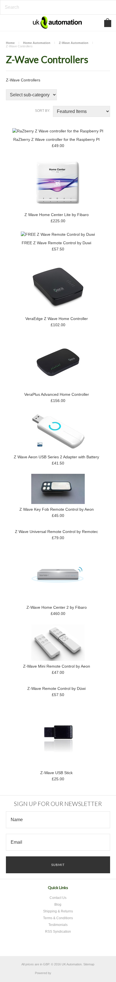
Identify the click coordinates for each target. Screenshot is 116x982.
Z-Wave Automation (73, 43)
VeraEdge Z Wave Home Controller (56, 318)
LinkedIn (71, 945)
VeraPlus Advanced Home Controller (56, 394)
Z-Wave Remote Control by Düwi (56, 688)
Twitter (41, 945)
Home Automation (36, 43)
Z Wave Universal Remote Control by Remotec (56, 531)
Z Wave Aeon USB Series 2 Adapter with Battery (56, 457)
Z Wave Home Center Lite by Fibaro (56, 214)
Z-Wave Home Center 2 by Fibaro (56, 607)
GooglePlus (61, 945)
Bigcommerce (67, 973)
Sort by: (42, 111)
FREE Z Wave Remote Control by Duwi (56, 243)
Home (10, 43)
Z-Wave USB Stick (56, 772)
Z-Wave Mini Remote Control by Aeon (56, 666)
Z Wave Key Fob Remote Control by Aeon (56, 509)
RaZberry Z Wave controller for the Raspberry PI (56, 139)
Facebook (51, 945)
